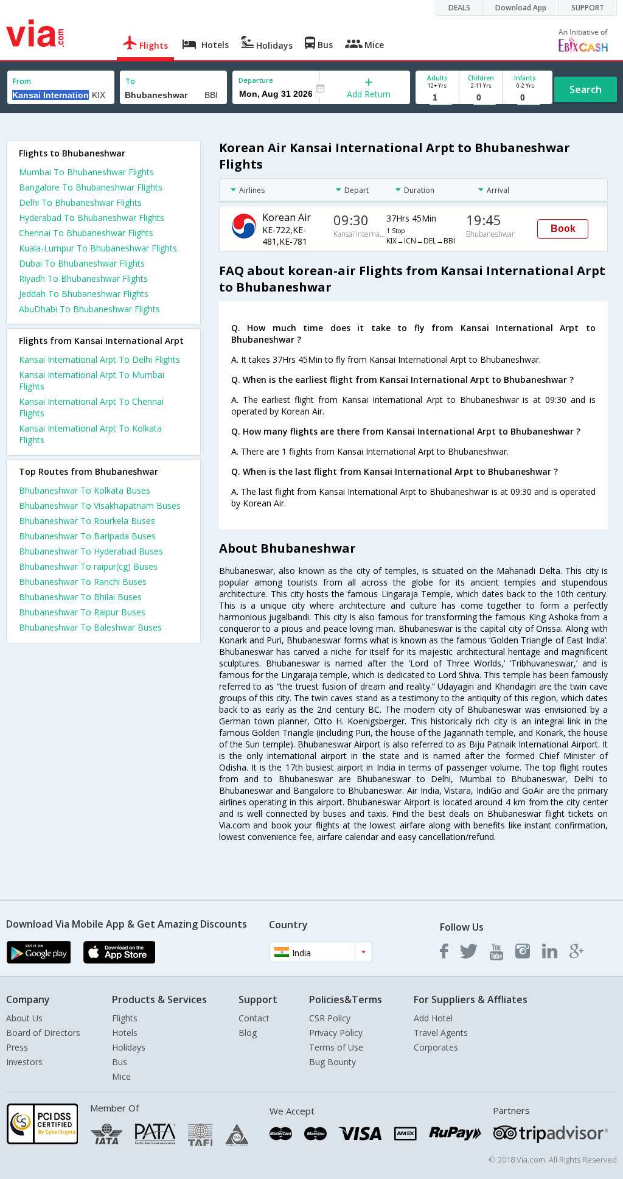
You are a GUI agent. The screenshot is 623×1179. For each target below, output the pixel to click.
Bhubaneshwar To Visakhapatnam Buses (100, 505)
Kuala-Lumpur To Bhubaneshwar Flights (98, 248)
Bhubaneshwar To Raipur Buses (82, 612)
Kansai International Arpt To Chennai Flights (91, 407)
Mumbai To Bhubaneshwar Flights (86, 172)
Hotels (124, 1032)
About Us (24, 1018)
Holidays (128, 1047)
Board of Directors (43, 1032)
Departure (255, 80)
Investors (24, 1062)
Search (585, 89)
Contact (254, 1018)
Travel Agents (441, 1032)
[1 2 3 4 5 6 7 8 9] (437, 98)
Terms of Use (336, 1047)
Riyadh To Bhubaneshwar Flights (83, 278)
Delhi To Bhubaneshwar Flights (80, 202)
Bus (119, 1062)
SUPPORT (587, 7)
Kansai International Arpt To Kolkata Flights (90, 434)
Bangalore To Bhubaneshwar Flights (90, 187)
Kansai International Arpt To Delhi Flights (99, 359)
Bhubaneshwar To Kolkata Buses (84, 490)
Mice (121, 1076)
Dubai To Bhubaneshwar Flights (82, 263)
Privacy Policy (336, 1032)
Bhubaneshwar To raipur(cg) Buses (88, 566)
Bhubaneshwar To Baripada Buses (87, 536)
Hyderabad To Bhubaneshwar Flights (91, 217)
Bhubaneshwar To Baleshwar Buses (90, 627)
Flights (124, 1018)
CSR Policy (329, 1018)
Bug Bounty (332, 1062)
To (130, 81)
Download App (520, 7)
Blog (247, 1032)
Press (17, 1047)
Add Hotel (433, 1018)
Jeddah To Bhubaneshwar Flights (83, 293)
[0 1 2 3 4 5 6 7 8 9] (481, 98)
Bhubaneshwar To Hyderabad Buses (91, 551)
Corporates (436, 1047)
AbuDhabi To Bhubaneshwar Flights (89, 309)
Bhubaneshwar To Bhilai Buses (80, 597)
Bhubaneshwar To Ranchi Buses (83, 581)
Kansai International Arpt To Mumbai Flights (91, 380)
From (22, 81)
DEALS (459, 7)
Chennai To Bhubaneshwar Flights (86, 233)
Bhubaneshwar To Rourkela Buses (87, 521)
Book (563, 228)
